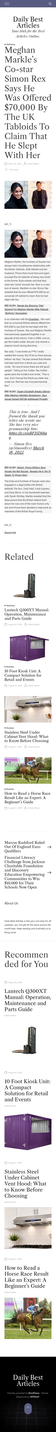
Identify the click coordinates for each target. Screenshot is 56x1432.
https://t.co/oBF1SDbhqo (28, 435)
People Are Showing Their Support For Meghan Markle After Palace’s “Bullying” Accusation (26, 309)
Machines (10, 606)
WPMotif (34, 1396)
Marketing (10, 44)
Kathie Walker (33, 164)
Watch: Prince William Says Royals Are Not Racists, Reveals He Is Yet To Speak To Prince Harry (27, 471)
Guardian (34, 319)
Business (10, 667)
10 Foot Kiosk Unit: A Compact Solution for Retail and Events (22, 675)
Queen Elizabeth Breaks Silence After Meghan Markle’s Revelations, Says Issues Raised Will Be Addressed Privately (27, 395)
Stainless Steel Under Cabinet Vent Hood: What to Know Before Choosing (26, 736)
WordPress (33, 1393)
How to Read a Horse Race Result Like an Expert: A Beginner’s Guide (27, 797)
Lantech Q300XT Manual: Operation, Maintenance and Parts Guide (26, 614)
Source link (10, 532)
